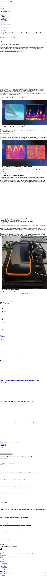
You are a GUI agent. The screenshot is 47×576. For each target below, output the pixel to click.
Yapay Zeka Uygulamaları (6, 569)
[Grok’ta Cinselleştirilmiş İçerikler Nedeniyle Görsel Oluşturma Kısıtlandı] (3, 515)
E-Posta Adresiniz (11, 463)
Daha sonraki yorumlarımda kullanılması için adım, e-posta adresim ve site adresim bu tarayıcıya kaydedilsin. (17, 456)
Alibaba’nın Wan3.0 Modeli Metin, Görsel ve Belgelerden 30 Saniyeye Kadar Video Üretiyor (17, 493)
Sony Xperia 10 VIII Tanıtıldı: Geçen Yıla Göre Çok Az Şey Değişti (12, 479)
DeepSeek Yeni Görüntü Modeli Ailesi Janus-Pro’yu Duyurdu (12, 442)
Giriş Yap (2, 8)
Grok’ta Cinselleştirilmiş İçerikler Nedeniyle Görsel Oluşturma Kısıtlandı (14, 517)
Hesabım (3, 575)
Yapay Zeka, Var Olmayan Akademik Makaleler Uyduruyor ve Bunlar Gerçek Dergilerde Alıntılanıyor (19, 380)
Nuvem (1, 36)
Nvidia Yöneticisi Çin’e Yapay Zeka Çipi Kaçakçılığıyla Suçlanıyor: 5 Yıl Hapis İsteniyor (17, 486)
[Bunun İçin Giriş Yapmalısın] (30, 420)
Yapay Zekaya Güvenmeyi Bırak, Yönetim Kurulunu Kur (11, 540)
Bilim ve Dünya (4, 19)
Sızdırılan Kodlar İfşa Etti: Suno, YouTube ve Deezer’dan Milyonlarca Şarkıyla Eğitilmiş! (17, 401)
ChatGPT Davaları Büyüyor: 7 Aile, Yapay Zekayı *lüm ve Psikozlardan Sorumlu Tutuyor (17, 422)
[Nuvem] (2, 334)
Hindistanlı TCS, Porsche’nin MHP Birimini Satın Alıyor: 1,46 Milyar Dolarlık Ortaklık (17, 500)
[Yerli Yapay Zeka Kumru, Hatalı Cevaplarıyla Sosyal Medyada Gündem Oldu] (3, 531)
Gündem (3, 17)
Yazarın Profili (2, 336)
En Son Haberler (4, 564)
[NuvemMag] (2, 22)
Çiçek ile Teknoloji (5, 20)
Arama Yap (10, 1)
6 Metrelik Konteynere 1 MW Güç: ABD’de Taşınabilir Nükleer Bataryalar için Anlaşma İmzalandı (19, 472)
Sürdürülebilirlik (4, 18)
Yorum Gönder (3, 458)
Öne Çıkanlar (4, 566)
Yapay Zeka (4, 15)
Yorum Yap (2, 447)
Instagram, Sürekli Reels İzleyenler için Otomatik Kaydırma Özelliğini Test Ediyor (15, 525)
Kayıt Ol (4, 555)
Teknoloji (3, 16)
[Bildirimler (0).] (0, 25)
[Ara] (9, 24)
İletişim (3, 559)
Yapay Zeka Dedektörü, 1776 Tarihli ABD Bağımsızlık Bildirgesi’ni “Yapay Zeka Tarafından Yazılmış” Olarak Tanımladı (23, 509)
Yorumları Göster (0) (3, 445)
